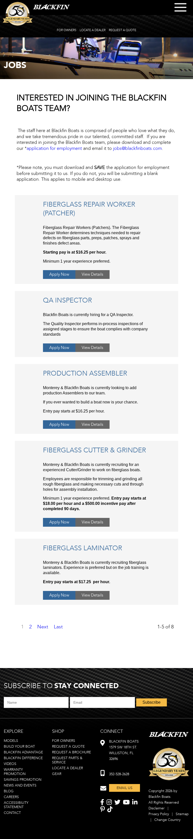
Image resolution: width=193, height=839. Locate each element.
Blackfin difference (23, 758)
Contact (12, 813)
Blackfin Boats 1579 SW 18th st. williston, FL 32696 (124, 750)
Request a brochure (71, 752)
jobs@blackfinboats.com (137, 148)
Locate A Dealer (93, 30)
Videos (10, 764)
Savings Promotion (22, 779)
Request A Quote (122, 30)
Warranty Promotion (15, 771)
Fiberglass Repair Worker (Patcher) (89, 208)
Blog (9, 791)
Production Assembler (85, 373)
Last (58, 627)
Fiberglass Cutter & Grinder (94, 450)
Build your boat (19, 746)
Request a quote (68, 746)
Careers (11, 797)
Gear (56, 774)
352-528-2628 (119, 774)
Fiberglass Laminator (82, 548)
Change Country (167, 820)
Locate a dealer (67, 768)
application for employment (54, 148)
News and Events (20, 785)
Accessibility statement (16, 805)
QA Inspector (67, 300)
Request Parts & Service (67, 760)
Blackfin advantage (23, 752)
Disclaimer (157, 808)
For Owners (66, 30)
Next (42, 627)
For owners (63, 741)
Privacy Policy (159, 814)
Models (11, 741)
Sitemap (182, 814)
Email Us (124, 788)
